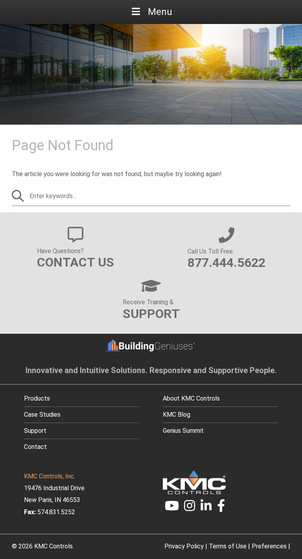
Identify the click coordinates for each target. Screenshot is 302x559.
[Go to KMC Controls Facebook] (221, 508)
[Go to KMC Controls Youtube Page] (172, 508)
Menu (160, 11)
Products (37, 398)
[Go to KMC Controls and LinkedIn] (206, 508)
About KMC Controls (191, 398)
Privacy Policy (184, 546)
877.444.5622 (226, 262)
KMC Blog (176, 414)
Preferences (269, 546)
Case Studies (42, 414)
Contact (35, 447)
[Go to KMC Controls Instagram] (189, 508)
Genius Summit (183, 430)
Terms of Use (228, 546)
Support (35, 430)
